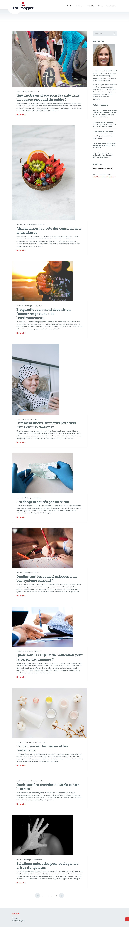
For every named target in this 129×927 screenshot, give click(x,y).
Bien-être (79, 6)
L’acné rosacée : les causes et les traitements (42, 748)
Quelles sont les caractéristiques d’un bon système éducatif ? (46, 578)
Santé (69, 6)
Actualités (90, 6)
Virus (100, 6)
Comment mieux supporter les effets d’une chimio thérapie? (46, 425)
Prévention (110, 6)
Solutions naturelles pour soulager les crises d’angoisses (47, 865)
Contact (15, 918)
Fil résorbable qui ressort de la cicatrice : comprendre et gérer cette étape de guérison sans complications (103, 135)
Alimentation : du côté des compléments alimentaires (48, 230)
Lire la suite (20, 115)
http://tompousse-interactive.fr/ (104, 177)
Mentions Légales (18, 921)
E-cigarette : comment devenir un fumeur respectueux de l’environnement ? (43, 313)
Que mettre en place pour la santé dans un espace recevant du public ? (48, 97)
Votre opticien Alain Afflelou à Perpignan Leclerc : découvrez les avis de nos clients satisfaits (104, 124)
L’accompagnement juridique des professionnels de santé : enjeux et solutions (104, 145)
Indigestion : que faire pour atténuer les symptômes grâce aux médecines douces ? (103, 155)
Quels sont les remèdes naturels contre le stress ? (47, 786)
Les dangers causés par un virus (42, 501)
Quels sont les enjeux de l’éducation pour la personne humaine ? (49, 657)
